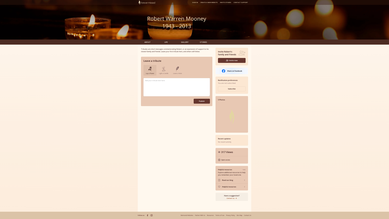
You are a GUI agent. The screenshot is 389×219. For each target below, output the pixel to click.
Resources (210, 215)
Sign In (195, 2)
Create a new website (209, 2)
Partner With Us (200, 215)
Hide (244, 169)
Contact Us (247, 215)
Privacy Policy (230, 215)
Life (166, 42)
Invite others (225, 2)
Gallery (185, 42)
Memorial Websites (187, 215)
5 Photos (221, 100)
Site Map (239, 215)
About (147, 42)
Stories (203, 42)
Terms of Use (219, 215)
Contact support (241, 2)
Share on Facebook (234, 71)
